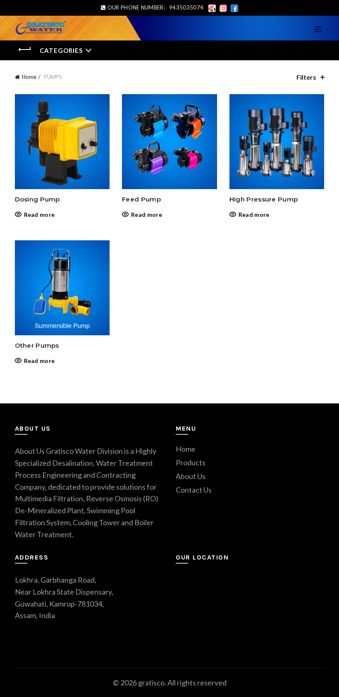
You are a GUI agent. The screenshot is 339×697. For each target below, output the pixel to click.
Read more (39, 214)
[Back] (25, 49)
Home (29, 76)
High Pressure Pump (263, 199)
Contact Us (194, 489)
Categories (61, 50)
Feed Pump (141, 199)
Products (190, 462)
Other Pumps (37, 345)
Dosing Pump (37, 199)
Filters (306, 77)
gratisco (151, 682)
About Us (190, 476)
